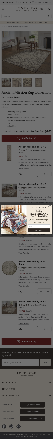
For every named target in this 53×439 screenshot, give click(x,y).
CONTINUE (39, 230)
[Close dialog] (50, 206)
